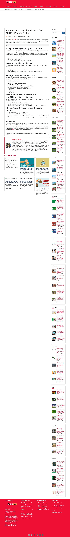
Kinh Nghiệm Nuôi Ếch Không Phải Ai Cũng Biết (60, 451)
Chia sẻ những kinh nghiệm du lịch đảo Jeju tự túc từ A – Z (61, 183)
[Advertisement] (35, 19)
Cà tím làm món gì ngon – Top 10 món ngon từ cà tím (60, 110)
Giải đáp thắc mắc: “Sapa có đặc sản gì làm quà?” (60, 189)
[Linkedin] (43, 535)
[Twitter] (32, 535)
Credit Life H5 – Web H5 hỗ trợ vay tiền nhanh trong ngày (26, 169)
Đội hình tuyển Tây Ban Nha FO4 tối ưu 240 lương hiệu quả (61, 143)
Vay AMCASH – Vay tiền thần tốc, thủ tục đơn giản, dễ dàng (11, 182)
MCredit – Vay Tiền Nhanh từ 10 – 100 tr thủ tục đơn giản (26, 182)
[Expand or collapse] (47, 45)
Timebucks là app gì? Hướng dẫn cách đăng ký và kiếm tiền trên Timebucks (60, 216)
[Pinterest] (34, 535)
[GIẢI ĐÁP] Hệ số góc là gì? (26, 502)
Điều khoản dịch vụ (58, 506)
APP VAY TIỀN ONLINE (14, 9)
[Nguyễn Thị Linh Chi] (8, 145)
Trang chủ (6, 9)
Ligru (13, 129)
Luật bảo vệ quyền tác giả (59, 505)
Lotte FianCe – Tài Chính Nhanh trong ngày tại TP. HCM (11, 162)
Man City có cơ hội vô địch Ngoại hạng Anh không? (61, 405)
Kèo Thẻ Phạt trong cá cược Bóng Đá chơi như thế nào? (61, 411)
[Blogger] (29, 535)
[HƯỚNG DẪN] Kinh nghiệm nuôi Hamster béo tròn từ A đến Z (26, 506)
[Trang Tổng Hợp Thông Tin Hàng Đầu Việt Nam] (11, 2)
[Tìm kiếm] (63, 33)
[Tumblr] (40, 535)
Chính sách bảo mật (58, 508)
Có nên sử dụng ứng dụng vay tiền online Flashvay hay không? (42, 188)
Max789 (53, 512)
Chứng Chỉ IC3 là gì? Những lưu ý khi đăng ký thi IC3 (61, 338)
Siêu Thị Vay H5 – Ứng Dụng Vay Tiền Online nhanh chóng (42, 169)
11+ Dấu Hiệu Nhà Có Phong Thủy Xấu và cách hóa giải (61, 49)
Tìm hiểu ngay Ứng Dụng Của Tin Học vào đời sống (60, 332)
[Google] (37, 535)
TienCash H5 (13, 39)
